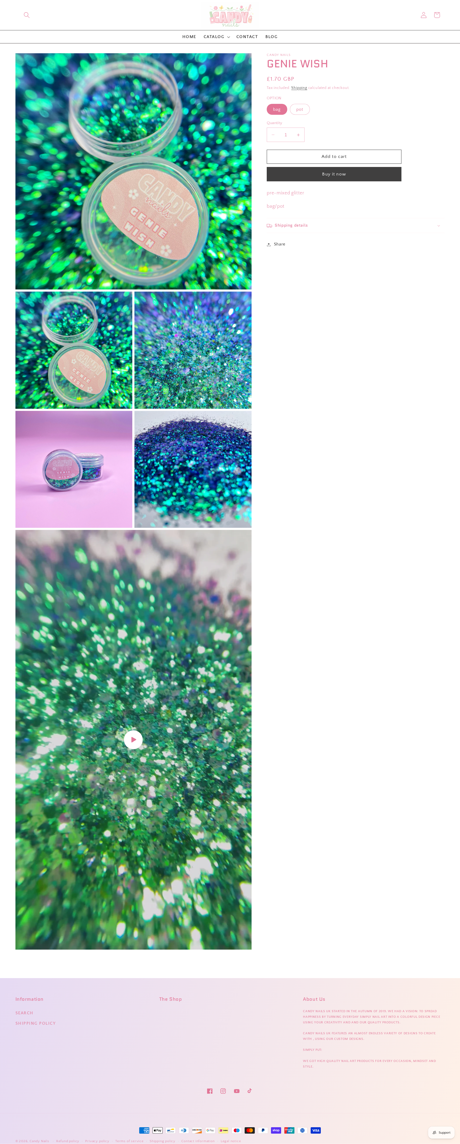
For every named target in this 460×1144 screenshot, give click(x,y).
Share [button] (279, 244)
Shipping (299, 88)
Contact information (198, 1141)
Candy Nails (39, 1141)
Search (24, 1013)
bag (277, 109)
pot (299, 109)
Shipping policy (162, 1141)
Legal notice (231, 1141)
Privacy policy (97, 1141)
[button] (27, 15)
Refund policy (67, 1141)
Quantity (274, 123)
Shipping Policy (35, 1023)
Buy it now (334, 174)
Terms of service (129, 1141)
